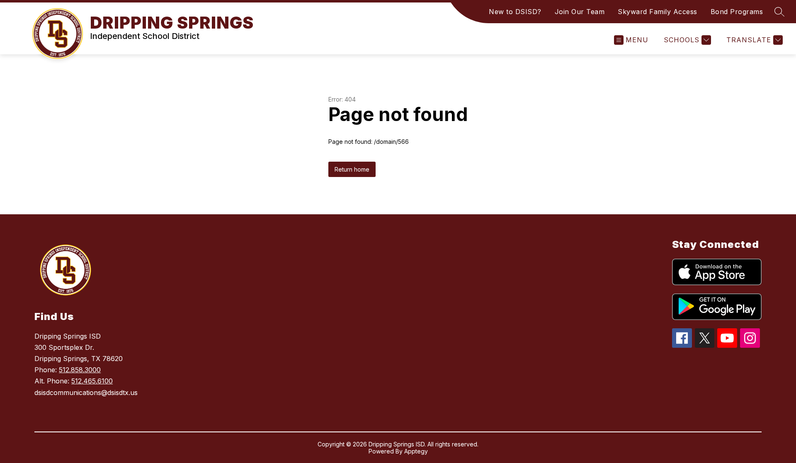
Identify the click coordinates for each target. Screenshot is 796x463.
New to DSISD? (515, 11)
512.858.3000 (80, 370)
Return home (352, 169)
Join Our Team (580, 11)
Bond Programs (737, 11)
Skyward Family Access (657, 11)
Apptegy (416, 451)
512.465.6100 (92, 381)
